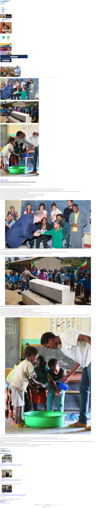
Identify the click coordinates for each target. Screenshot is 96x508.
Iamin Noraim (3, 11)
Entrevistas (3, 8)
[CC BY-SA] (48, 505)
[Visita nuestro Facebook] (0, 3)
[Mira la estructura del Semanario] (3, 3)
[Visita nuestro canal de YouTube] (2, 3)
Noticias (3, 10)
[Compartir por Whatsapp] (3, 462)
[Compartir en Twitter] (2, 462)
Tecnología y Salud (4, 9)
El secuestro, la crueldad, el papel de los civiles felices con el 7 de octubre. (11, 464)
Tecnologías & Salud (4, 179)
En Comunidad (3, 12)
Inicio (2, 7)
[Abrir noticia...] (7, 492)
